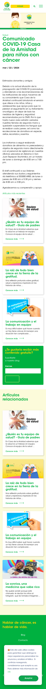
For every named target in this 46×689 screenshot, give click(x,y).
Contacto (23, 640)
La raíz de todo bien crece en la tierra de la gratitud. (22, 273)
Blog (23, 635)
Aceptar (28, 678)
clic (9, 672)
